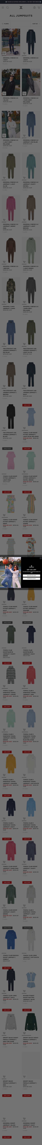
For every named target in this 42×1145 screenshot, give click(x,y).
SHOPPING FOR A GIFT (31, 575)
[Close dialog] (41, 558)
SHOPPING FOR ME (31, 578)
